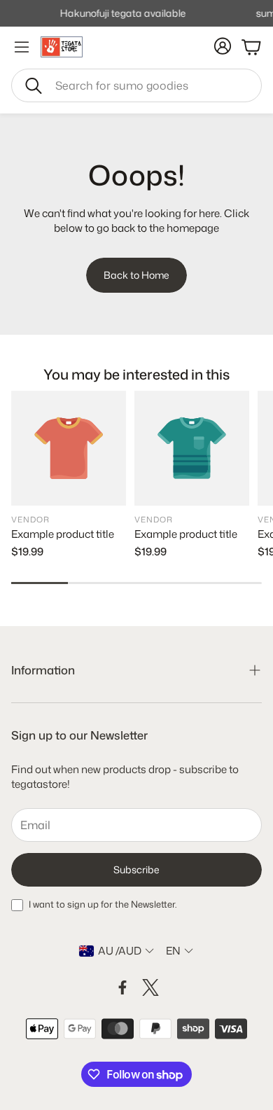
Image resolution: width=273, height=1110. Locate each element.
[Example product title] (68, 448)
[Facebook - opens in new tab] (122, 987)
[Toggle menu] (21, 46)
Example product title (62, 534)
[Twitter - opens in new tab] (150, 987)
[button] (136, 85)
